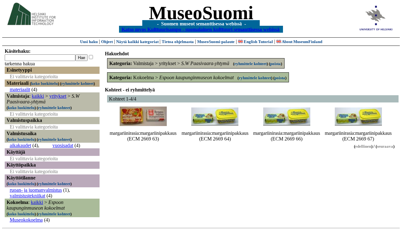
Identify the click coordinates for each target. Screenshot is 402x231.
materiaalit (20, 89)
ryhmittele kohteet (77, 83)
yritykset (57, 96)
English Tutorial (258, 41)
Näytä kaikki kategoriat (138, 41)
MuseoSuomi (201, 13)
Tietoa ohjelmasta (178, 41)
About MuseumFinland (301, 41)
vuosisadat (62, 145)
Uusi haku (89, 41)
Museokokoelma (26, 220)
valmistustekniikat (27, 195)
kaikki (38, 96)
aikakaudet (20, 145)
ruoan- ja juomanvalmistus (36, 190)
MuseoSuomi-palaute (216, 41)
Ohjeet (107, 41)
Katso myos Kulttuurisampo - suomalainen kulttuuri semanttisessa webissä (201, 29)
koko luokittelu (44, 83)
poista (275, 63)
